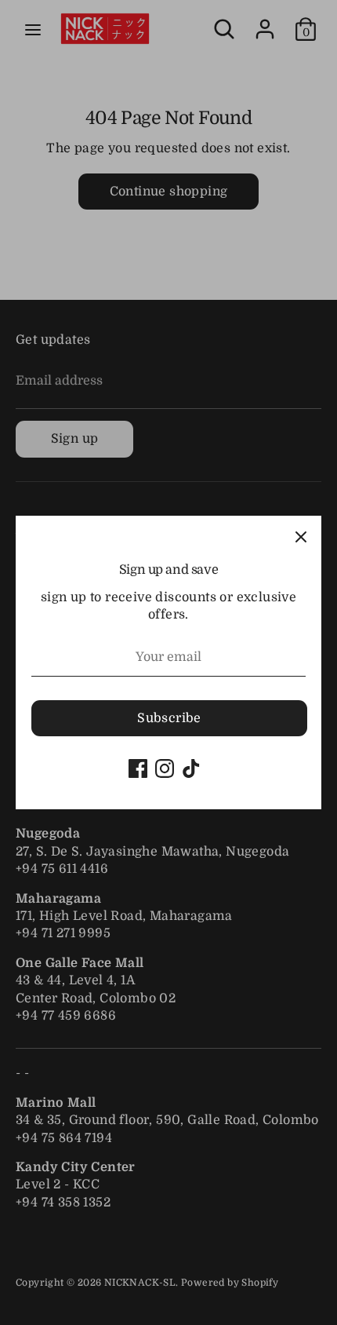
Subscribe (169, 718)
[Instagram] (164, 768)
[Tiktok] (191, 768)
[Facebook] (138, 768)
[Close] (301, 536)
